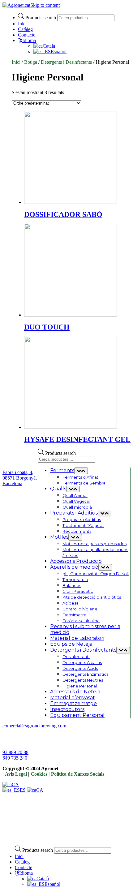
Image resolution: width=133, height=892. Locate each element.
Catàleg (25, 29)
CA (15, 784)
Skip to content (45, 5)
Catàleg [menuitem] (22, 861)
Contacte (26, 34)
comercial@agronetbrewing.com (34, 725)
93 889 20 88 (15, 752)
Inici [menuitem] (19, 856)
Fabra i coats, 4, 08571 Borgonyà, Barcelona (19, 478)
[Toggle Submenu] (81, 471)
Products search (40, 17)
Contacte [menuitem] (23, 867)
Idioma (29, 40)
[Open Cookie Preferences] (48, 837)
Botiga (30, 62)
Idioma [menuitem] (26, 873)
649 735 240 (14, 758)
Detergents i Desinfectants (66, 62)
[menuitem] (38, 878)
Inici (22, 23)
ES (23, 790)
